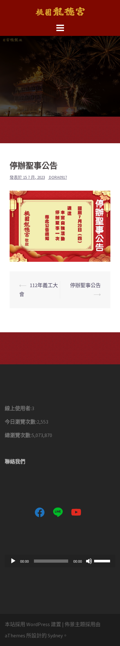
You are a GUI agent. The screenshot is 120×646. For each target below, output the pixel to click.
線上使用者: (18, 408)
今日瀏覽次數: (21, 421)
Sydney (55, 635)
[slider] (103, 560)
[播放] (13, 561)
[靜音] (89, 561)
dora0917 (58, 177)
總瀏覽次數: (18, 435)
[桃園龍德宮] (60, 10)
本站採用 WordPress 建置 (33, 624)
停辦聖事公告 (85, 285)
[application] (60, 561)
